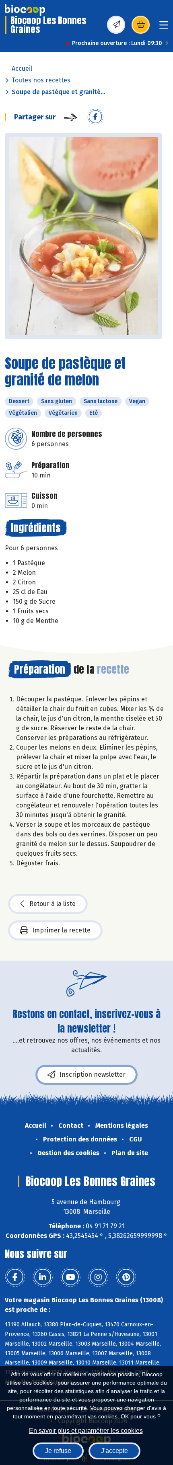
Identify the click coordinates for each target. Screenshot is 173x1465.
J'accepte (114, 1450)
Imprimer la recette (61, 930)
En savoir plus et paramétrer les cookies (86, 1430)
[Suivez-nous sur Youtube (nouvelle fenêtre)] (70, 1277)
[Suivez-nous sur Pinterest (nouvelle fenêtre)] (126, 1277)
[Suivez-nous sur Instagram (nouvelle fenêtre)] (98, 1277)
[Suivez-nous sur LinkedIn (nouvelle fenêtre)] (43, 1277)
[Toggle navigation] (163, 28)
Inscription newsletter (93, 1074)
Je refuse (58, 1450)
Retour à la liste (52, 904)
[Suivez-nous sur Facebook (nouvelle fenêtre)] (15, 1277)
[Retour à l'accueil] (25, 10)
